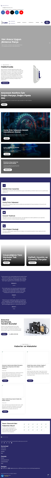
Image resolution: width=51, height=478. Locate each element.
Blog (42, 22)
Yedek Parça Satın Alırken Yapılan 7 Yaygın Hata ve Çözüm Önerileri (36, 366)
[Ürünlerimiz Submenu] (34, 22)
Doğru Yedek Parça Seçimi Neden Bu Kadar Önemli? (12, 399)
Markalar (37, 22)
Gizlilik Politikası (4, 461)
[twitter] (12, 12)
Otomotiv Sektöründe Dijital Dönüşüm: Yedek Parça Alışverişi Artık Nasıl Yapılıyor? (12, 367)
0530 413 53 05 (14, 334)
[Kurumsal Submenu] (27, 22)
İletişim (2, 458)
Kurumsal (24, 22)
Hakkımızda (3, 447)
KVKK (2, 463)
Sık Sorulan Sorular (5, 459)
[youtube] (21, 12)
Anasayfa (18, 22)
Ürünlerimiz (31, 22)
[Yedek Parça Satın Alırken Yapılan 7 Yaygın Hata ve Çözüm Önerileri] (38, 357)
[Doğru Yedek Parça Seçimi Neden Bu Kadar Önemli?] (13, 391)
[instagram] (8, 12)
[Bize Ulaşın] (2, 476)
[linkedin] (17, 12)
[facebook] (3, 12)
